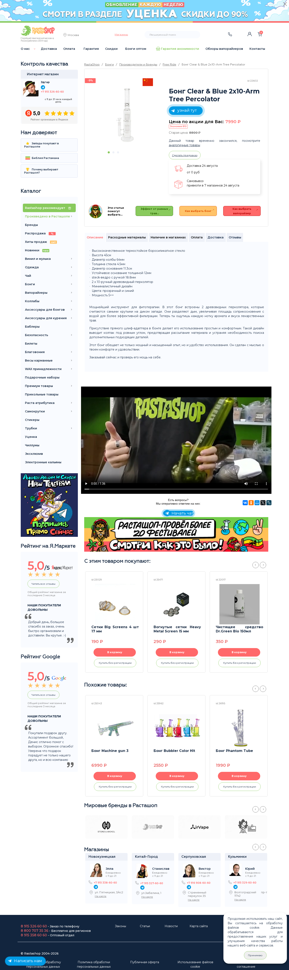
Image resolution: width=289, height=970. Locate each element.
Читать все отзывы (43, 583)
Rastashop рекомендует (45, 208)
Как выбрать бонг (198, 211)
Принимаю (255, 955)
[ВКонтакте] (245, 502)
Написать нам (27, 961)
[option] (125, 115)
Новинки (37, 250)
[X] (263, 502)
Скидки (111, 49)
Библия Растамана (45, 158)
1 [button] (109, 152)
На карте (100, 896)
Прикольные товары (41, 394)
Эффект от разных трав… (154, 211)
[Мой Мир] (257, 502)
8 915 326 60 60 (34, 926)
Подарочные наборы (42, 377)
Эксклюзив (34, 454)
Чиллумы (32, 445)
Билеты (31, 343)
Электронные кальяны (43, 462)
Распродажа (39, 233)
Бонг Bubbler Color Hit (174, 751)
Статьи (145, 926)
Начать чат (182, 513)
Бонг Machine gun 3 (109, 751)
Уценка (31, 437)
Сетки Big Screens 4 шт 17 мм (115, 629)
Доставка (49, 49)
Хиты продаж (40, 242)
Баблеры (32, 326)
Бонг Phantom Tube (234, 751)
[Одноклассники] (251, 502)
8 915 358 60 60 (34, 935)
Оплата (69, 49)
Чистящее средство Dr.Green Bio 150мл (239, 629)
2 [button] (113, 152)
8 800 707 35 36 (34, 931)
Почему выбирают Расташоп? (41, 171)
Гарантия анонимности (180, 49)
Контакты (257, 49)
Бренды (31, 225)
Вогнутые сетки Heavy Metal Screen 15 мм (177, 629)
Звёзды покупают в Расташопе (41, 145)
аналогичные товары (184, 145)
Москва (73, 35)
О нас (25, 49)
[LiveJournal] (268, 502)
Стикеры (32, 420)
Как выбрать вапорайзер (242, 211)
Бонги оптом (135, 49)
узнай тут (186, 110)
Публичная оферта (144, 962)
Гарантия (91, 49)
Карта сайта (199, 926)
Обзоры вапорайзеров (224, 49)
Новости (171, 926)
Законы (120, 926)
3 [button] (118, 152)
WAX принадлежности (43, 369)
